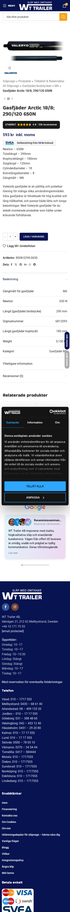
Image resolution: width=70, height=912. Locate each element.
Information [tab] (35, 422)
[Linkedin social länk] (25, 264)
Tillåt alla (35, 486)
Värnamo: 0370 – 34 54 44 (19, 747)
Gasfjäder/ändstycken (37, 86)
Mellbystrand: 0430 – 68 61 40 (22, 704)
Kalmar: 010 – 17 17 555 (18, 733)
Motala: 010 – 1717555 (17, 757)
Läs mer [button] (13, 552)
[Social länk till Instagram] (15, 607)
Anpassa (33, 497)
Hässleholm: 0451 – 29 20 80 (21, 728)
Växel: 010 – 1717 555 (17, 699)
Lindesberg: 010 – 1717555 (20, 781)
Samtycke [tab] (12, 422)
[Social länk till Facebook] (11, 264)
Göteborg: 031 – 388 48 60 (19, 718)
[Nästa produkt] (12, 99)
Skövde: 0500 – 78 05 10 (18, 742)
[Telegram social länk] (34, 264)
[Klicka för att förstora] (10, 68)
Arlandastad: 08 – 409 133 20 (21, 709)
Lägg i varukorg (33, 236)
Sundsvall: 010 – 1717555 (19, 766)
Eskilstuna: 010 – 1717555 (19, 776)
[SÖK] (63, 17)
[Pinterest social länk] (20, 264)
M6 (57, 86)
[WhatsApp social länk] (30, 264)
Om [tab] (57, 422)
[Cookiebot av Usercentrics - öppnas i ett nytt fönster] (50, 412)
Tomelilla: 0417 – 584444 (19, 752)
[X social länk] (15, 264)
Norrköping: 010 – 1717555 (20, 771)
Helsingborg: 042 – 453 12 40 (21, 723)
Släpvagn (9, 81)
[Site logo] (35, 5)
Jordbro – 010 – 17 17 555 (20, 713)
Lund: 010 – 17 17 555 (17, 738)
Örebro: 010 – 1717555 (17, 762)
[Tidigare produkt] (5, 99)
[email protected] (13, 631)
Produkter (24, 81)
